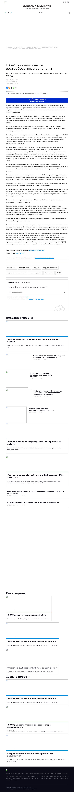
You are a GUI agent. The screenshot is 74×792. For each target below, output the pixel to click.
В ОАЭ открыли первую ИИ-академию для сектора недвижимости (49, 356)
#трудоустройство (50, 268)
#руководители (35, 273)
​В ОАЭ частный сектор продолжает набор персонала (42, 409)
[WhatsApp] (13, 88)
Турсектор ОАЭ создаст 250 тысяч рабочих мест (32, 668)
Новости (19, 47)
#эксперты (49, 273)
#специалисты (24, 268)
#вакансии (11, 268)
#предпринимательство (16, 273)
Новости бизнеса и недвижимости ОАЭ (42, 47)
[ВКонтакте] (7, 88)
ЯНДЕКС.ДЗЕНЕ (39, 299)
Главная (9, 47)
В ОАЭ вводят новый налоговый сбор (26, 615)
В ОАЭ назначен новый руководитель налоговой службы (41, 375)
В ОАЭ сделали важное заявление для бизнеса (31, 641)
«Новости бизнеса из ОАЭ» (44, 258)
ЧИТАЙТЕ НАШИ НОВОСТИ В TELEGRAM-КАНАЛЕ (37, 100)
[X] (11, 88)
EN (68, 2)
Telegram (25, 297)
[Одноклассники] (9, 88)
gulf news (20, 253)
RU (64, 2)
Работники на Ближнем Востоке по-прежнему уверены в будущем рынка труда (35, 492)
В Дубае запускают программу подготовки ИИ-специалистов (33, 502)
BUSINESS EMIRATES (36, 250)
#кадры (36, 268)
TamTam (31, 299)
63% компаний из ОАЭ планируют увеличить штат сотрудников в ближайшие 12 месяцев (48, 392)
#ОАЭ (59, 273)
